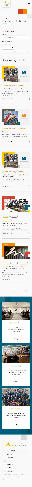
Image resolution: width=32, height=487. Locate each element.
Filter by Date (5, 44)
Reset (14, 52)
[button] (28, 3)
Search (4, 34)
